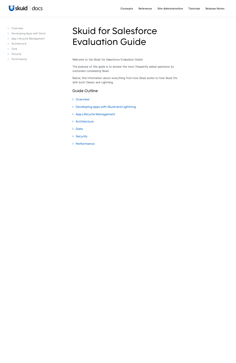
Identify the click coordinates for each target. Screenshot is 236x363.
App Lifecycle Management (96, 114)
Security (82, 136)
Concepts (127, 8)
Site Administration (170, 8)
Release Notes (215, 8)
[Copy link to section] (148, 44)
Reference (145, 8)
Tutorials (194, 8)
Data (79, 129)
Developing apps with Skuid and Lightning (106, 107)
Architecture (85, 121)
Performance (85, 144)
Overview (83, 99)
